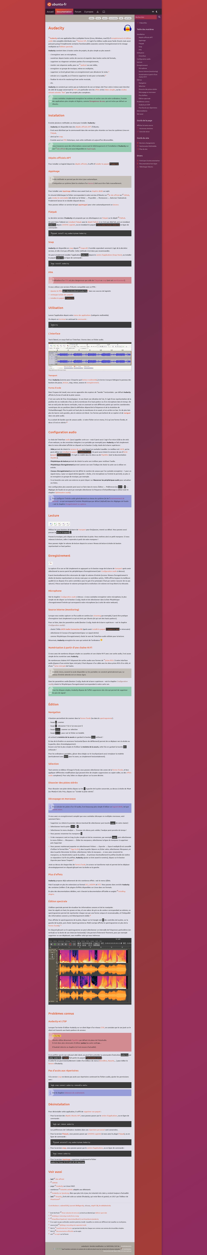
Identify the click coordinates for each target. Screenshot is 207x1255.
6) (90, 915)
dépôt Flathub (93, 222)
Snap (140, 47)
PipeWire (104, 455)
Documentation (64, 11)
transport (82, 529)
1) (108, 71)
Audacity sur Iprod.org (60, 1193)
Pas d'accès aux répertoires (148, 108)
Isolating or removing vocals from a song (65, 1216)
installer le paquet (102, 164)
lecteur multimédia (89, 380)
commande (82, 319)
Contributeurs (53, 1205)
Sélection (142, 86)
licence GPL (82, 41)
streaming (97, 615)
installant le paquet (70, 452)
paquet (53, 455)
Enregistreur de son (97, 101)
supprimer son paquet (92, 1111)
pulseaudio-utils (94, 1058)
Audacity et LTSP (144, 105)
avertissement (118, 280)
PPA (65, 140)
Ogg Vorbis (75, 849)
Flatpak (53, 133)
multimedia (113, 18)
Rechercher (159, 17)
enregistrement (93, 382)
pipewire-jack (85, 452)
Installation (141, 34)
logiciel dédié (117, 807)
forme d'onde (85, 718)
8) (59, 1199)
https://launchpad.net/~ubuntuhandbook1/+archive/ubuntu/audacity (75, 1219)
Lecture (139, 62)
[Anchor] (50, 28)
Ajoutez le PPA (56, 291)
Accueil (50, 11)
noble (91, 18)
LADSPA (92, 884)
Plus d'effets (143, 95)
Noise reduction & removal (70, 1213)
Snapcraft (84, 248)
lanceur (91, 183)
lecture (65, 382)
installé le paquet (98, 629)
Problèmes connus (143, 101)
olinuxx (87, 1205)
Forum (78, 11)
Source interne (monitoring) (148, 71)
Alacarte (111, 1061)
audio (105, 18)
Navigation (142, 83)
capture (128, 18)
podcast (84, 65)
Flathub (122, 218)
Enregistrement (142, 65)
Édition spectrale (144, 98)
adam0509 (64, 1205)
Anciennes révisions (146, 128)
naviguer (127, 413)
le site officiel (114, 195)
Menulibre (103, 1061)
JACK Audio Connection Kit (71, 629)
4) (67, 422)
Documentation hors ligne (148, 164)
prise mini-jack (60, 666)
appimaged (82, 204)
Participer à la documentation (149, 161)
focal (98, 18)
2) (105, 75)
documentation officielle (64, 1231)
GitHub (126, 195)
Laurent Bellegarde (76, 1205)
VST (99, 884)
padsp (66, 1058)
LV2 (86, 884)
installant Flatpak (75, 222)
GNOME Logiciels (68, 225)
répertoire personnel (97, 1130)
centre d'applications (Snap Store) (109, 255)
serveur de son (76, 449)
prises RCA (109, 660)
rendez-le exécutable (60, 198)
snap (61, 136)
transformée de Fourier (64, 1228)
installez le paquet (57, 298)
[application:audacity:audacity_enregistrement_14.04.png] (50, 564)
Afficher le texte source (145, 125)
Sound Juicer (57, 809)
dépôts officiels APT (83, 127)
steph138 (94, 1205)
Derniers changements (147, 143)
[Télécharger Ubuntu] (97, 12)
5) (73, 860)
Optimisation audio (62, 492)
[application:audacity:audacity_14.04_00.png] (89, 370)
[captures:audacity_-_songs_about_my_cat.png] (89, 1004)
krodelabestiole (105, 1205)
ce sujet (57, 1234)
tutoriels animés (66, 1189)
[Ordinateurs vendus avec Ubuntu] (103, 12)
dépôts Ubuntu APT (72, 1115)
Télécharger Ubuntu (146, 167)
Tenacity (58, 1196)
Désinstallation (142, 111)
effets (97, 89)
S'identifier (143, 23)
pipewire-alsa (64, 455)
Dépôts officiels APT (146, 37)
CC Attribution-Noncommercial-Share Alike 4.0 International (117, 1250)
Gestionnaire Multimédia (147, 146)
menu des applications (82, 315)
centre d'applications (109, 1115)
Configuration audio (109, 571)
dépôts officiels (81, 164)
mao (121, 18)
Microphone (143, 68)
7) (60, 925)
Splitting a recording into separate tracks (73, 1225)
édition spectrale (66, 46)
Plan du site (143, 149)
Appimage (91, 149)
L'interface (142, 56)
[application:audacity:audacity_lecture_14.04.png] (59, 525)
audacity (114, 164)
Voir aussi (140, 114)
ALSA (125, 452)
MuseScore (54, 1199)
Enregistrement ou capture (75, 504)
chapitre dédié (97, 191)
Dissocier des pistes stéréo (148, 89)
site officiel (61, 149)
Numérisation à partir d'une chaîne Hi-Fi (148, 75)
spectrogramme (106, 718)
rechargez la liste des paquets (61, 294)
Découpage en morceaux (147, 92)
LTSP (102, 1027)
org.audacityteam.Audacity (108, 225)
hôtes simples (110, 89)
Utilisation (140, 53)
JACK (122, 449)
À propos (88, 11)
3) (88, 290)
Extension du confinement (74, 1093)
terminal (62, 319)
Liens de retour (144, 131)
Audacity (53, 38)
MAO (75, 89)
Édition (139, 80)
